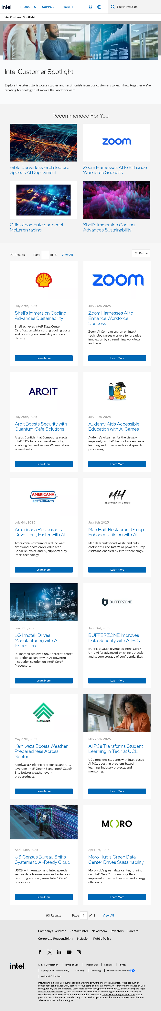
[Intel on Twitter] (49, 952)
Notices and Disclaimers (50, 991)
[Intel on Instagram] (78, 952)
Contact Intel (79, 931)
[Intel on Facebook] (40, 952)
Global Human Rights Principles (118, 994)
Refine (143, 253)
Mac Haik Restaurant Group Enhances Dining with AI (116, 531)
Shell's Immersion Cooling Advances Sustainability (109, 227)
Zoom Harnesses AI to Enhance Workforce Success (115, 169)
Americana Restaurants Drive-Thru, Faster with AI (40, 531)
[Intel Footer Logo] (18, 965)
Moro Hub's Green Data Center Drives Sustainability (116, 859)
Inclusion (83, 939)
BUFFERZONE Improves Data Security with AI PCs (114, 637)
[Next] (58, 255)
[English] (99, 7)
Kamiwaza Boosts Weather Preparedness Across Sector (41, 751)
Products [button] (28, 7)
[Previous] (32, 255)
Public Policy (102, 939)
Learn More (44, 358)
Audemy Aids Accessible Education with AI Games (113, 426)
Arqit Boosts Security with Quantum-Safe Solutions (41, 426)
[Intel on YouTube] (69, 952)
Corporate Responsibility (55, 939)
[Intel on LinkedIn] (59, 952)
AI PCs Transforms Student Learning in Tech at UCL (115, 748)
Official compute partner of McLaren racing (36, 227)
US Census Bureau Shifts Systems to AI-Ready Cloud (42, 859)
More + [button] (68, 7)
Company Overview (52, 931)
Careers (132, 931)
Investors (117, 931)
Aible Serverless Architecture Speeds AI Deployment (39, 169)
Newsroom (99, 931)
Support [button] (49, 7)
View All (67, 255)
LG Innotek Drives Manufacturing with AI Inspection (36, 640)
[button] (80, 173)
